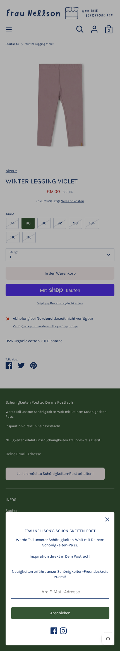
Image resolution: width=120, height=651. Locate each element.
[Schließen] (107, 519)
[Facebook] (54, 630)
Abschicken (60, 613)
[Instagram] (63, 630)
